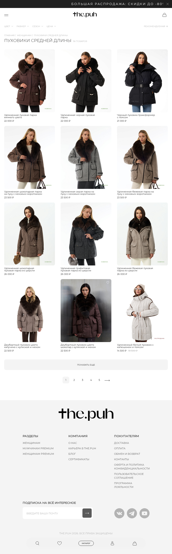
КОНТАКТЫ (121, 459)
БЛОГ (72, 453)
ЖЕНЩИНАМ (31, 442)
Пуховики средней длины (51, 35)
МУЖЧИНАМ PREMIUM (38, 448)
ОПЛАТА (119, 448)
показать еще (86, 364)
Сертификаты (78, 459)
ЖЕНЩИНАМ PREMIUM (38, 453)
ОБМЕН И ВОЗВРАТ (127, 453)
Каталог (86, 543)
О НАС (72, 442)
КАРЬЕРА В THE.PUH (82, 448)
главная (9, 35)
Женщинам (24, 35)
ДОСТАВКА (121, 442)
